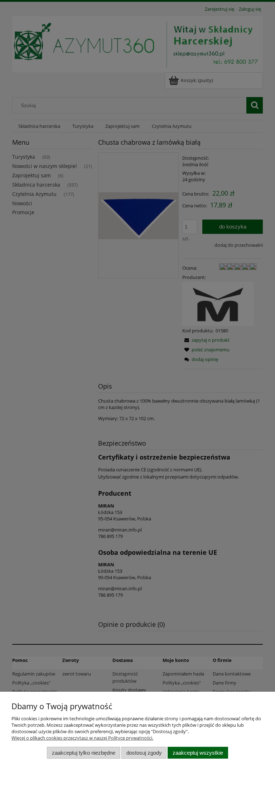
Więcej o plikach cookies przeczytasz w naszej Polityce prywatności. (82, 738)
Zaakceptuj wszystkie (198, 753)
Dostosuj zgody (144, 753)
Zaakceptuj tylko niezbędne (83, 753)
